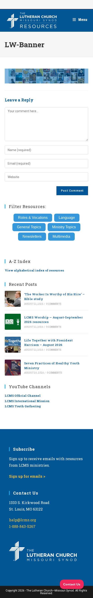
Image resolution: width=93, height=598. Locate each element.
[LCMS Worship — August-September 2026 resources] (13, 322)
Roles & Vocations (33, 217)
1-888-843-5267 (22, 526)
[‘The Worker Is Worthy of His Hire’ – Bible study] (13, 299)
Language (67, 217)
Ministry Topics (64, 227)
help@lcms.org (22, 519)
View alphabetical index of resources (34, 270)
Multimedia (61, 236)
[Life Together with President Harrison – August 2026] (13, 345)
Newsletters (32, 236)
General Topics (29, 227)
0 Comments (53, 303)
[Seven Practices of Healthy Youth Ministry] (13, 368)
